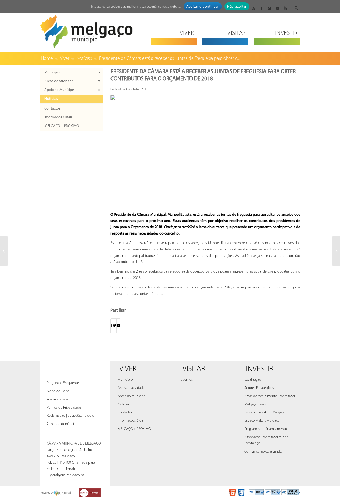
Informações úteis (58, 117)
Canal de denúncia (61, 424)
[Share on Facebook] (112, 326)
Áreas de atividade (59, 81)
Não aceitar (237, 6)
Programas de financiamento (265, 429)
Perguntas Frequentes (63, 383)
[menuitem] (174, 30)
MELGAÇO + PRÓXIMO (61, 126)
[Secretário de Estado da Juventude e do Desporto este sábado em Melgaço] (4, 251)
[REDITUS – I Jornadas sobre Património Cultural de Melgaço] (336, 251)
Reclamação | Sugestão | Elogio (70, 416)
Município (52, 72)
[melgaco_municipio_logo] (86, 30)
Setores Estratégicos (259, 388)
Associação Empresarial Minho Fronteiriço (266, 440)
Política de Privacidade (64, 408)
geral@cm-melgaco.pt (67, 475)
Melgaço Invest (255, 405)
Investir (259, 369)
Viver (128, 369)
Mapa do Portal (58, 391)
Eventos (187, 380)
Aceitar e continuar (202, 6)
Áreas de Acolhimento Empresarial (269, 396)
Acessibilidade (57, 399)
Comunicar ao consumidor (263, 452)
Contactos (52, 109)
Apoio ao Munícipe (59, 90)
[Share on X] (114, 326)
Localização (252, 380)
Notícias (51, 99)
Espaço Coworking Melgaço (264, 413)
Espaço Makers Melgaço (261, 421)
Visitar (193, 369)
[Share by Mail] (118, 326)
